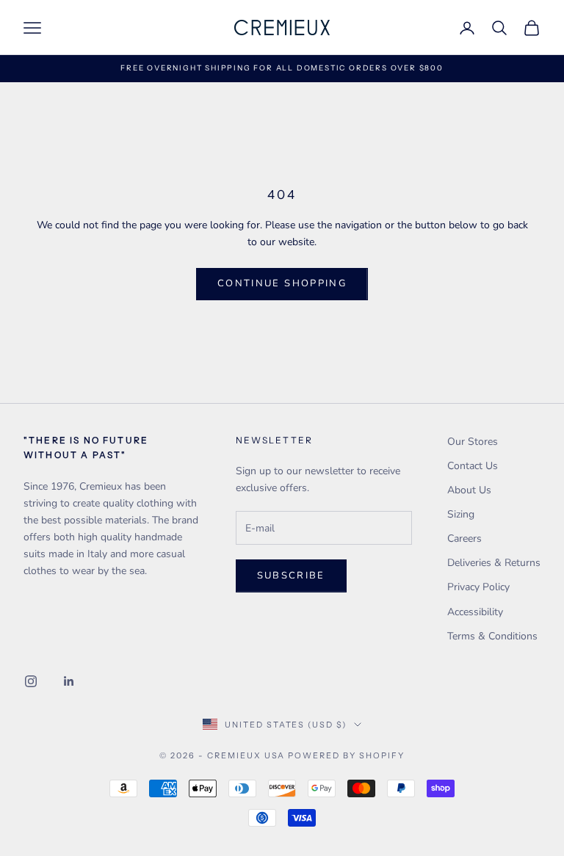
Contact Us (472, 466)
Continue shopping (282, 283)
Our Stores (472, 442)
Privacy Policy (478, 587)
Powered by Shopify (346, 755)
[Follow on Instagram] (31, 681)
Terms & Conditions (492, 636)
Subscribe (291, 575)
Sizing (460, 514)
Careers (464, 538)
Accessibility (475, 612)
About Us (469, 490)
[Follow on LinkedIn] (69, 681)
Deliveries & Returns (493, 563)
